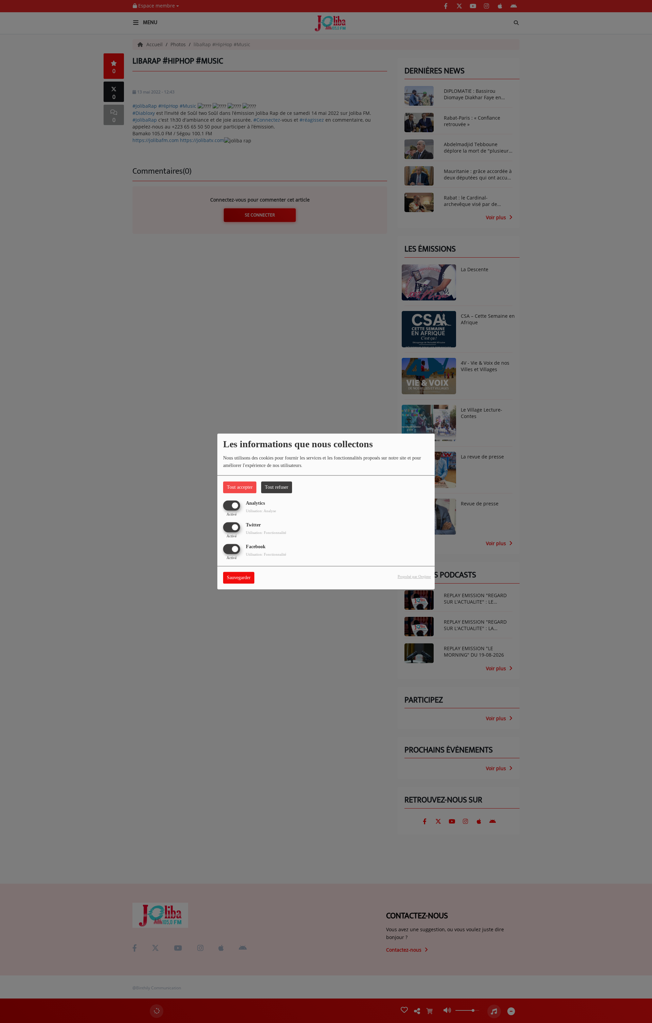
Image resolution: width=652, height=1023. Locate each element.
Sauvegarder (239, 577)
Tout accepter (240, 487)
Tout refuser (276, 487)
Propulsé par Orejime (414, 577)
